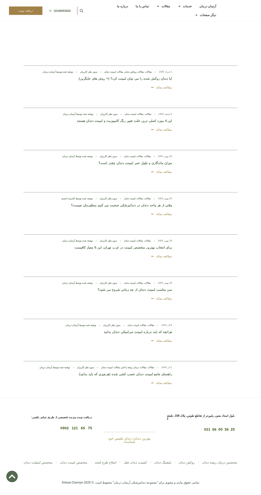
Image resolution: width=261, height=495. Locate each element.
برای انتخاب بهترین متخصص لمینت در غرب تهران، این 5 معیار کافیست (123, 247)
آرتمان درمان (207, 6)
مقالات (165, 6)
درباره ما (122, 6)
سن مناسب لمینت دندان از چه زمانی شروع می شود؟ (135, 290)
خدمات (187, 6)
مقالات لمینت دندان (113, 71)
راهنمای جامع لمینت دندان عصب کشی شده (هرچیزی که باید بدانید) (125, 374)
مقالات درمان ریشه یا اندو (133, 367)
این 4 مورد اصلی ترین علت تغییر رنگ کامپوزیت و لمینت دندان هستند (124, 121)
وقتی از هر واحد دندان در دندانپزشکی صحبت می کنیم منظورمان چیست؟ (121, 205)
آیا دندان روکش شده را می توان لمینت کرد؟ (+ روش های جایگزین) (125, 78)
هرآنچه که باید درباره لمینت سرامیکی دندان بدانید (138, 332)
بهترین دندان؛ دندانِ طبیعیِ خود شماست (129, 440)
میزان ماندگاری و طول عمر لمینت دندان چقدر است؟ (135, 163)
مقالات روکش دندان (134, 71)
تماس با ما (142, 6)
